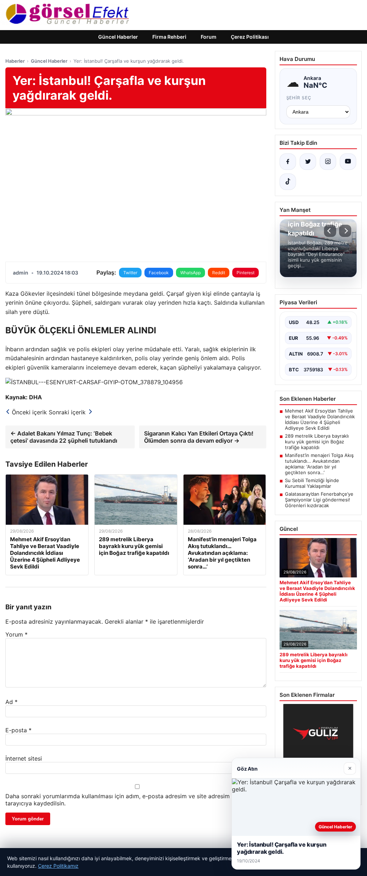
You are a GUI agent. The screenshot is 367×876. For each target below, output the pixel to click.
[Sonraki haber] (345, 231)
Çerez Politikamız (58, 866)
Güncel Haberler (118, 37)
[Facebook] (288, 161)
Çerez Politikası (250, 37)
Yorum (16, 634)
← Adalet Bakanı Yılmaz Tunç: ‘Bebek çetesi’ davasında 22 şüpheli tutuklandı (63, 437)
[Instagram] (328, 161)
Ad (11, 701)
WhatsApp (190, 272)
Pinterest (245, 272)
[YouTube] (348, 161)
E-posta (18, 730)
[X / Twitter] (308, 161)
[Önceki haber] (330, 231)
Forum (208, 37)
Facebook (159, 272)
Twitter (130, 272)
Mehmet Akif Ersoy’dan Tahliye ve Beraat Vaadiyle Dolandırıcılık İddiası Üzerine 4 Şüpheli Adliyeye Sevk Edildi (320, 419)
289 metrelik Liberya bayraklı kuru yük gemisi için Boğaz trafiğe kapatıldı (317, 441)
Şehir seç (299, 97)
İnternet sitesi (23, 758)
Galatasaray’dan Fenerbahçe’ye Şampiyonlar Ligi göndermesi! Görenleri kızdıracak (319, 499)
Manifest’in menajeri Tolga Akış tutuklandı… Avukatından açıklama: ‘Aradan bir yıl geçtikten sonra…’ (319, 463)
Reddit (218, 272)
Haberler (15, 61)
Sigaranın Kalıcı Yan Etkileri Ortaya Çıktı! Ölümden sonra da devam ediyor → (198, 437)
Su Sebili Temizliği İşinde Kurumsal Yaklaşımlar (312, 483)
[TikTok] (288, 181)
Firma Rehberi (169, 37)
